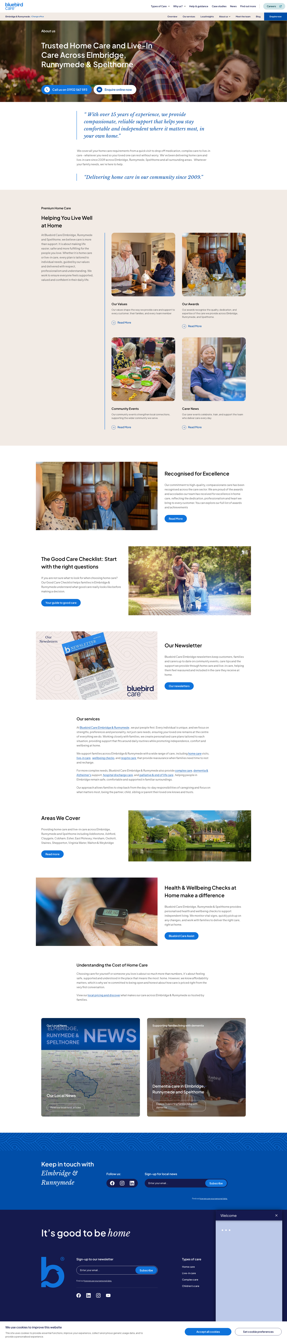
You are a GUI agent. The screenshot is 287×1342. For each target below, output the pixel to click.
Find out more (248, 6)
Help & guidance (198, 6)
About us (223, 16)
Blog (258, 16)
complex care (183, 770)
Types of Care (159, 6)
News (233, 6)
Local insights (207, 16)
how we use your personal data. (214, 1198)
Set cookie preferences (258, 1331)
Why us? (178, 6)
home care (194, 753)
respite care (129, 758)
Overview (172, 16)
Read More (124, 322)
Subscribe (216, 1183)
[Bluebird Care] (14, 8)
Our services (189, 16)
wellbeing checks (103, 758)
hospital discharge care (118, 775)
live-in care (84, 758)
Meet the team (243, 16)
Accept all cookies (208, 1331)
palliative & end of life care (156, 775)
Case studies (219, 6)
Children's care (190, 1286)
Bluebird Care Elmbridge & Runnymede (104, 727)
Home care (188, 1266)
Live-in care (189, 1273)
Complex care (190, 1279)
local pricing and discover (104, 995)
